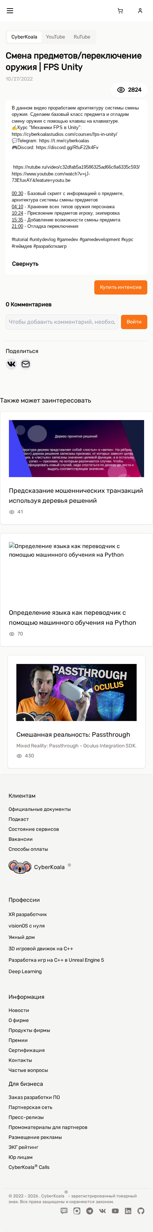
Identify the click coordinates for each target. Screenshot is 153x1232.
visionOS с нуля (27, 926)
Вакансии (21, 839)
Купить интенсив (121, 287)
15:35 (17, 220)
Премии (18, 1040)
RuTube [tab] (82, 37)
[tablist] (51, 37)
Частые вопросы (28, 1070)
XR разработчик (28, 914)
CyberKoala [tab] (24, 37)
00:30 (17, 193)
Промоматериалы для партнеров (48, 1127)
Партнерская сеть (30, 1107)
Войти (134, 322)
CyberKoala (52, 866)
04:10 (17, 206)
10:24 (17, 213)
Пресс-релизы (26, 1117)
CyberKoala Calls (29, 1167)
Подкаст (19, 819)
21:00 (17, 226)
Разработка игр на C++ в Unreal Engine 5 (56, 960)
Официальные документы (40, 809)
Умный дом (22, 937)
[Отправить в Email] (25, 364)
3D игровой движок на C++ (41, 949)
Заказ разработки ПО (34, 1097)
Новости (19, 1010)
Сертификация (27, 1050)
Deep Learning (25, 971)
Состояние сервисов (34, 829)
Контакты (20, 1060)
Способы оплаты (28, 849)
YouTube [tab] (55, 37)
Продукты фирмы (29, 1030)
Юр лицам (21, 1157)
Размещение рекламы (35, 1137)
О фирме (19, 1020)
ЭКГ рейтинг (23, 1147)
